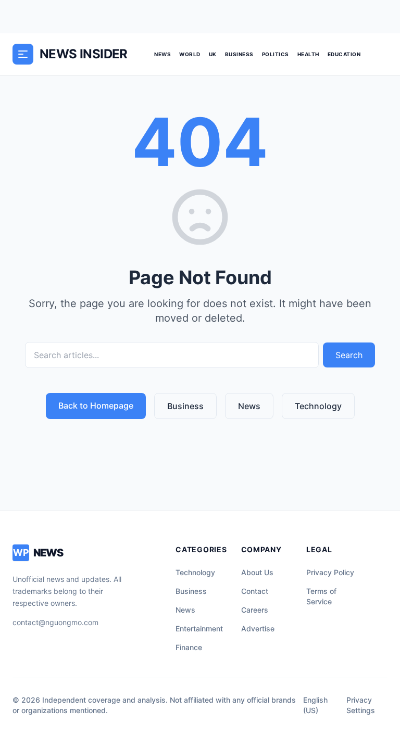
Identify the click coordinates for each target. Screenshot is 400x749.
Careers (254, 609)
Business (239, 54)
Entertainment (199, 628)
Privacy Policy (330, 572)
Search (348, 355)
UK (213, 54)
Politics (275, 54)
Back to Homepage (95, 405)
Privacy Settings (360, 705)
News (162, 54)
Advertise (257, 628)
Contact (254, 591)
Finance (189, 647)
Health (308, 54)
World (190, 54)
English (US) (315, 705)
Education (344, 54)
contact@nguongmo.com (55, 622)
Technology (318, 406)
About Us (257, 572)
